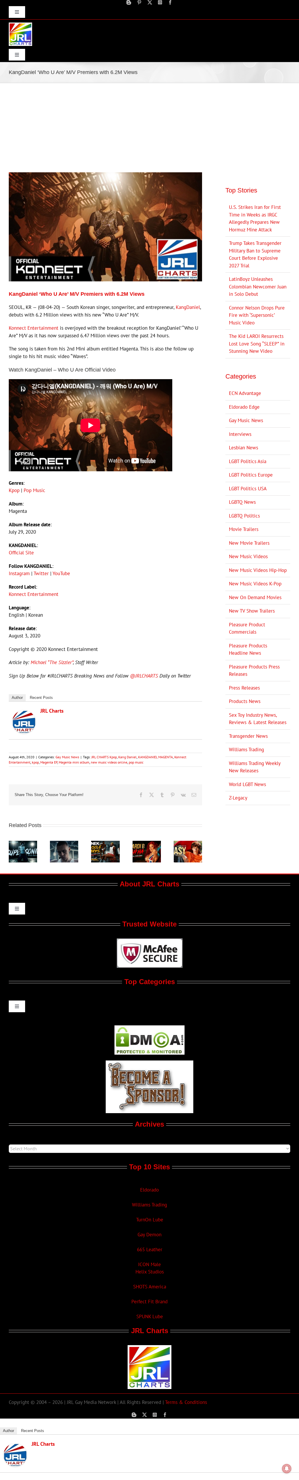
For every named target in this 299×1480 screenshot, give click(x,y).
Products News (244, 701)
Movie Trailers (243, 529)
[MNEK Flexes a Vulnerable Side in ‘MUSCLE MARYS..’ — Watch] (105, 844)
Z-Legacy (238, 798)
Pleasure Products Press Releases (254, 670)
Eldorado (149, 1190)
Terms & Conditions (186, 1402)
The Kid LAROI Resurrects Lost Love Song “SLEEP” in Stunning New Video (256, 343)
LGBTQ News (242, 502)
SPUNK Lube (149, 1316)
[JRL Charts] (24, 714)
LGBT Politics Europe (251, 475)
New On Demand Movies (255, 597)
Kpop (14, 490)
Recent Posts (41, 697)
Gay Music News (67, 757)
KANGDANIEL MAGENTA (155, 757)
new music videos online (109, 762)
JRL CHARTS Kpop (104, 757)
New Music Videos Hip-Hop (258, 570)
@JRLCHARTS (144, 676)
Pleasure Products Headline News (248, 649)
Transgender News (248, 736)
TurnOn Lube (149, 1219)
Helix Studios (149, 1271)
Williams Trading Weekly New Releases (254, 767)
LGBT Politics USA (248, 488)
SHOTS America (149, 1286)
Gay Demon (149, 1234)
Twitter (41, 573)
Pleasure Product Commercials (247, 628)
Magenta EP (48, 762)
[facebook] (170, 2)
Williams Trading (246, 749)
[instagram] (160, 2)
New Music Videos (248, 556)
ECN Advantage (245, 393)
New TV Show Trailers (252, 611)
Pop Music (34, 490)
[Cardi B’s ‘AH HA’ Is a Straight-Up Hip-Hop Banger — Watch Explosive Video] (147, 844)
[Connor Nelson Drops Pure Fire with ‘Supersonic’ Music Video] (23, 844)
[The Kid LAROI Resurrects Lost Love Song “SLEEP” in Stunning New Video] (64, 844)
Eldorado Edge (244, 407)
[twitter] (149, 2)
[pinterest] (139, 2)
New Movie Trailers (249, 543)
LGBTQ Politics (244, 516)
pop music (136, 762)
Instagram (19, 573)
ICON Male (149, 1264)
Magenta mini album (74, 762)
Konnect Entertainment (33, 328)
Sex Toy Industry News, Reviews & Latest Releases (257, 719)
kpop (35, 762)
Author (17, 697)
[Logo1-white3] (20, 25)
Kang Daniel (127, 757)
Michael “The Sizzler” (52, 662)
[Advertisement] (149, 127)
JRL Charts (52, 710)
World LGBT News (247, 784)
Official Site (21, 552)
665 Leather (149, 1249)
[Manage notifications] (286, 1468)
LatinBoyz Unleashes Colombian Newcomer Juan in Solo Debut (257, 286)
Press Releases (244, 688)
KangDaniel (188, 307)
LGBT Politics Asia (247, 461)
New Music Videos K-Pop (255, 583)
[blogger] (128, 2)
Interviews (240, 434)
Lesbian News (243, 447)
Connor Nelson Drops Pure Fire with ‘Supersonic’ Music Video (257, 315)
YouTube (61, 573)
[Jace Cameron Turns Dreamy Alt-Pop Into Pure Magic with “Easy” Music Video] (188, 844)
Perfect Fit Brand (149, 1301)
